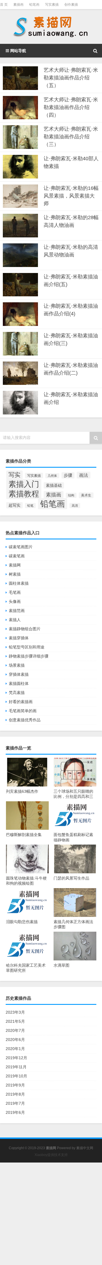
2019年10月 (16, 1076)
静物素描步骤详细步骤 (28, 656)
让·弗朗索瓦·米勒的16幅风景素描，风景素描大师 (71, 195)
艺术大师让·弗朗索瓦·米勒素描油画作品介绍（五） (71, 77)
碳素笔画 (17, 556)
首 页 (4, 5)
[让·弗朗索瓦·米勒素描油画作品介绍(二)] (20, 373)
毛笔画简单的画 (23, 711)
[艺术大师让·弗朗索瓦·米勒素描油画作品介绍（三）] (20, 137)
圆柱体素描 (19, 583)
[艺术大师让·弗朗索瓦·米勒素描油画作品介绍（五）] (20, 78)
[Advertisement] (51, 1214)
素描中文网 (84, 1148)
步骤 (68, 475)
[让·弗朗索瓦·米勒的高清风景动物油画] (20, 255)
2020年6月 (15, 1039)
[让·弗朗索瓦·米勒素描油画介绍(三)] (20, 343)
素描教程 (23, 493)
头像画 (15, 601)
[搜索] (95, 50)
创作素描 (71, 5)
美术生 (86, 495)
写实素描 (52, 5)
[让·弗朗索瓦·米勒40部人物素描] (20, 166)
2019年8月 (15, 1094)
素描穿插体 (19, 638)
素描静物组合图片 (25, 629)
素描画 (18, 5)
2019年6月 (15, 1112)
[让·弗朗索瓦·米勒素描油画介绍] (20, 402)
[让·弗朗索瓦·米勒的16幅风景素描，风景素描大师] (20, 196)
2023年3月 (15, 1012)
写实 (14, 474)
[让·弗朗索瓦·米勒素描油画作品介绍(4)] (20, 314)
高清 (75, 505)
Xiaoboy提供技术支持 (51, 1155)
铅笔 (30, 505)
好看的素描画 (21, 701)
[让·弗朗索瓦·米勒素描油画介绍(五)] (20, 284)
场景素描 (17, 665)
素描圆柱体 (19, 683)
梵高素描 (17, 692)
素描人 (15, 619)
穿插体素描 (19, 674)
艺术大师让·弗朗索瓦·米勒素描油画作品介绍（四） (71, 107)
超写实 (14, 505)
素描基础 (54, 485)
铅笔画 (34, 5)
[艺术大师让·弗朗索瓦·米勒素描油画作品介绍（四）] (20, 107)
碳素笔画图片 (21, 547)
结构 (71, 495)
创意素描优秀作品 (25, 720)
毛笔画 (15, 592)
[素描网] (51, 26)
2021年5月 (15, 1021)
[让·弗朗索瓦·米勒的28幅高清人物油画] (20, 225)
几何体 (52, 475)
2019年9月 (15, 1085)
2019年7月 (15, 1103)
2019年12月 (16, 1057)
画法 (83, 475)
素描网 (15, 565)
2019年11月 (16, 1067)
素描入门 (23, 484)
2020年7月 (15, 1030)
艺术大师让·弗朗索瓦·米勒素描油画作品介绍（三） (71, 136)
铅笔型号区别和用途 (26, 647)
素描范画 (17, 610)
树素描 (15, 574)
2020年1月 (15, 1048)
